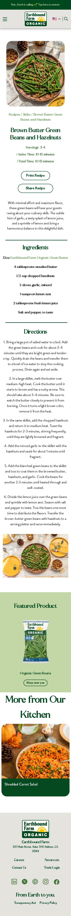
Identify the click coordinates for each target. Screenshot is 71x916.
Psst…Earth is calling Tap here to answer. (35, 4)
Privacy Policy (48, 902)
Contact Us (19, 867)
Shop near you (35, 682)
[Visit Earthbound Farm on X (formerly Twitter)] (24, 881)
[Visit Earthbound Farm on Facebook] (57, 882)
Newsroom (52, 860)
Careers (19, 860)
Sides (27, 114)
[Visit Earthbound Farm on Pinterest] (35, 881)
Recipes (14, 114)
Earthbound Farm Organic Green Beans (39, 258)
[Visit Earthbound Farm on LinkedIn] (14, 881)
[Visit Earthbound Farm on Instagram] (45, 881)
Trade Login (52, 867)
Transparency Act (25, 902)
